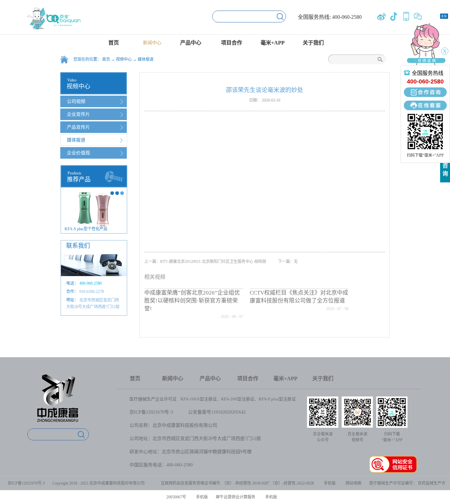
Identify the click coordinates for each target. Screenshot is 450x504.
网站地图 (352, 483)
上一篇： (205, 261)
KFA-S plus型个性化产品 (86, 229)
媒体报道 (146, 59)
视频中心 (124, 59)
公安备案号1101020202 (211, 412)
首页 (113, 43)
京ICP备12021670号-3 (151, 412)
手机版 (329, 483)
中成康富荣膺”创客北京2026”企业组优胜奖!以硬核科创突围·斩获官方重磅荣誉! (192, 301)
